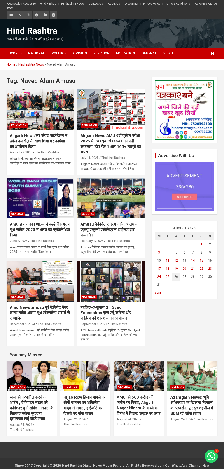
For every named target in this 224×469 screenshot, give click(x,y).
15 (201, 260)
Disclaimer (131, 3)
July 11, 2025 (89, 158)
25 (167, 277)
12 (176, 260)
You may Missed (26, 355)
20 (184, 269)
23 (210, 269)
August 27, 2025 (21, 152)
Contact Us (96, 3)
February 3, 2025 (91, 241)
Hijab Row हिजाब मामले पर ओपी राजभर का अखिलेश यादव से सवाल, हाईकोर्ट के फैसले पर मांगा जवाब (84, 405)
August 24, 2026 (128, 419)
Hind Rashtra (48, 3)
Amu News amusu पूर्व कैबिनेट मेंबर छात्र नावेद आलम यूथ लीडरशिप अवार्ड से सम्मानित (40, 313)
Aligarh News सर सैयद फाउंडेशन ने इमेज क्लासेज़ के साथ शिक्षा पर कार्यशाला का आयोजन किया (39, 141)
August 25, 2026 (21, 424)
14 (193, 260)
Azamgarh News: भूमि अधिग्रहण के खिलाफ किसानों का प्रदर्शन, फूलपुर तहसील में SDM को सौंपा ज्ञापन (191, 405)
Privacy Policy (151, 3)
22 (201, 269)
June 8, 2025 (19, 241)
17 (159, 269)
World (16, 53)
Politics (59, 53)
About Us (114, 3)
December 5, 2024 (22, 324)
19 (176, 269)
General (149, 53)
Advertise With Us (206, 3)
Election (101, 53)
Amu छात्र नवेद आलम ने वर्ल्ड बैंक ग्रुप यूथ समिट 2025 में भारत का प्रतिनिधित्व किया (40, 229)
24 (159, 277)
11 (167, 260)
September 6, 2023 (93, 324)
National (36, 53)
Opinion (80, 53)
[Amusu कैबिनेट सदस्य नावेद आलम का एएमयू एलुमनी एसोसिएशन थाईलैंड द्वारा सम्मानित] (111, 198)
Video (168, 53)
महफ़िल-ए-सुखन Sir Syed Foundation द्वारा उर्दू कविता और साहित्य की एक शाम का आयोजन (105, 313)
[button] (211, 456)
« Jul (158, 293)
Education (125, 53)
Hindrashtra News (72, 3)
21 (193, 269)
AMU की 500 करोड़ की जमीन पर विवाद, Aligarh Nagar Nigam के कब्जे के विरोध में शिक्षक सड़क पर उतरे (138, 405)
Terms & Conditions (177, 3)
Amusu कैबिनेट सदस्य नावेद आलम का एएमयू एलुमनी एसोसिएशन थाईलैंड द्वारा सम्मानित (109, 229)
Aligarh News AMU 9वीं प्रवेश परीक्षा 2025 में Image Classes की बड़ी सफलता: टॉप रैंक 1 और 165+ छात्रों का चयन (110, 143)
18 (167, 269)
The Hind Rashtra (47, 152)
